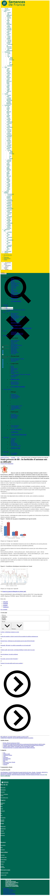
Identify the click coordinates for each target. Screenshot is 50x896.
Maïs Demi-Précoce (9, 76)
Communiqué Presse (10, 881)
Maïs (6, 67)
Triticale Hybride (14, 292)
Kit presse (3, 792)
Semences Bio (6, 437)
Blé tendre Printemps (9, 23)
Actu (18, 457)
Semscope (3, 833)
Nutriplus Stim (4, 857)
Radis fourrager (14, 416)
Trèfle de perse (14, 350)
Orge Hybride (14, 284)
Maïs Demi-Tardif (8, 86)
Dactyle (12, 367)
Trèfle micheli (14, 348)
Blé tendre (13, 281)
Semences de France (5, 457)
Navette (12, 342)
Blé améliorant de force (9, 15)
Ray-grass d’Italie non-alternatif (9, 174)
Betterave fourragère (15, 340)
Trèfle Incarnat (14, 351)
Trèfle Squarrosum (9, 126)
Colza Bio (13, 439)
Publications (3, 789)
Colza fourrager (14, 341)
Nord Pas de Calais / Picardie (9, 762)
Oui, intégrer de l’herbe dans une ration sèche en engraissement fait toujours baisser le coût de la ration (24, 744)
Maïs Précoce (13, 314)
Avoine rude (13, 414)
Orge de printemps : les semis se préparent (9, 654)
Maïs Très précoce (8, 70)
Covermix (3, 855)
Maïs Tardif (13, 319)
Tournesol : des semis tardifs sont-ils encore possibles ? (12, 663)
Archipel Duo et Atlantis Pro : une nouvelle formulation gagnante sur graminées (17, 737)
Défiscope (3, 835)
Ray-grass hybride (8, 178)
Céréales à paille (6, 753)
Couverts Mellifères (15, 406)
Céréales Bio (13, 438)
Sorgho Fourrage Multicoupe (9, 102)
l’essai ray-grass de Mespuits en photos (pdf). (14, 591)
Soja (8, 56)
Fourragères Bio (14, 444)
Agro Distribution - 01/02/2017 (7, 772)
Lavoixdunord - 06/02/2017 (11, 774)
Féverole (9, 48)
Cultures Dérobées (15, 395)
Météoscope (3, 826)
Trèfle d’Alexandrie (15, 347)
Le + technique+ (14, 453)
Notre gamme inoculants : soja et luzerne (11, 61)
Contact (5, 259)
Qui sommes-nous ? (10, 883)
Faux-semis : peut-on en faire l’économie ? (9, 658)
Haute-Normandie (7, 758)
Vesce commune (14, 426)
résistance (5, 607)
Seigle (12, 289)
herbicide (5, 603)
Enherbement (13, 394)
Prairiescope (3, 828)
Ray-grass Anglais (8, 163)
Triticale (12, 291)
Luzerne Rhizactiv (14, 375)
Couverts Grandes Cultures (9, 197)
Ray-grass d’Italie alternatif (9, 168)
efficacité (5, 602)
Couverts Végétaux (6, 192)
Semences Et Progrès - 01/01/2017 (24, 774)
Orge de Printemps (15, 285)
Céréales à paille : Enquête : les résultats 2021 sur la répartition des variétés (18, 746)
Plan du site (3, 787)
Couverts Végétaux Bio (9, 246)
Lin (6, 307)
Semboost (3, 861)
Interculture (5, 759)
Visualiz (2, 830)
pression (5, 605)
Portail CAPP (3, 875)
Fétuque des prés (14, 368)
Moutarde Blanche (15, 415)
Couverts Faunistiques (15, 396)
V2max (2, 864)
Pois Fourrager (14, 346)
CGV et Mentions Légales (11, 885)
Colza (7, 306)
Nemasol (13, 409)
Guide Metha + (14, 454)
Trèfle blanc (13, 376)
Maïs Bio (13, 442)
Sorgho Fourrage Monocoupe (9, 99)
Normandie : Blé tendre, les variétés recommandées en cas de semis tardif (16, 645)
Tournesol (9, 65)
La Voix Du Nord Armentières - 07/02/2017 (26, 773)
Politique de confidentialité (11, 886)
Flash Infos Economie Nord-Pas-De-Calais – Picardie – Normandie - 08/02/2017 (29, 772)
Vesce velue (13, 353)
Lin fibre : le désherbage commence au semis (10, 632)
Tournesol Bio (14, 443)
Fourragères (5, 335)
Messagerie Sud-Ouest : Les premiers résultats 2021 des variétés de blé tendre (19, 747)
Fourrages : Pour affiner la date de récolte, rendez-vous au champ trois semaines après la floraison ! (23, 745)
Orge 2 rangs (13, 286)
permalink (5, 609)
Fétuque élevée (14, 369)
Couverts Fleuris (14, 397)
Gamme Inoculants (3, 867)
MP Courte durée (8, 108)
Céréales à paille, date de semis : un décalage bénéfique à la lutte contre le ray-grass (18, 649)
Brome (12, 366)
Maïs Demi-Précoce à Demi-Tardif (9, 81)
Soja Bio (13, 440)
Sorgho (6, 93)
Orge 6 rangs (13, 287)
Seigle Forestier (14, 417)
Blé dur (9, 17)
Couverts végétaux (2, 820)
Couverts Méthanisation (16, 408)
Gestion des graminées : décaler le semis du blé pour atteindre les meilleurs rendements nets (19, 636)
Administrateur (10, 463)
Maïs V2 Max (14, 320)
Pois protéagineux (14, 296)
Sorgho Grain (14, 332)
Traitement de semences (9, 45)
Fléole (12, 370)
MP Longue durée (8, 115)
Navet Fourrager (14, 344)
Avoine (9, 12)
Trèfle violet (13, 361)
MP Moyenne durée (9, 111)
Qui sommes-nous (4, 797)
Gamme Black (3, 859)
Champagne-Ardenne (7, 755)
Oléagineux (5, 305)
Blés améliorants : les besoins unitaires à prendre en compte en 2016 (14, 736)
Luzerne (12, 373)
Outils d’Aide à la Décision (11, 882)
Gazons (4, 455)
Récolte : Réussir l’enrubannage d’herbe (11, 743)
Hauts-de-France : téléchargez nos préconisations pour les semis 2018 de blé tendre (18, 640)
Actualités (13, 457)
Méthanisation (6, 451)
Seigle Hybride (14, 290)
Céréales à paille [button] (6, 277)
